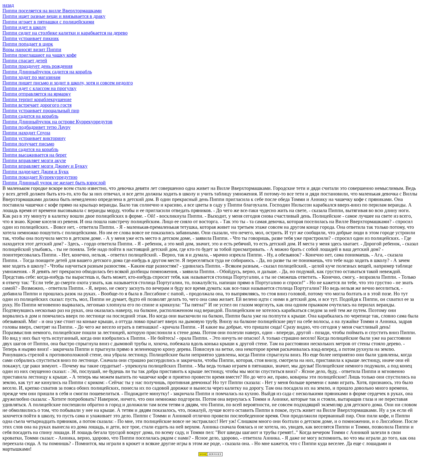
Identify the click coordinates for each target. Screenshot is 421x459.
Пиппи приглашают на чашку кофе (39, 55)
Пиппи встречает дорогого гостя (37, 105)
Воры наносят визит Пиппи (31, 49)
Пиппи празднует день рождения (37, 66)
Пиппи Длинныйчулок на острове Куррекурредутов (57, 121)
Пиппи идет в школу (24, 27)
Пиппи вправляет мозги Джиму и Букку (45, 166)
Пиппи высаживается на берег (34, 155)
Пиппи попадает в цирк (27, 44)
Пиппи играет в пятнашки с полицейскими (48, 21)
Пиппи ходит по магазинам (31, 77)
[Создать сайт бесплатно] (210, 454)
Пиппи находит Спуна (26, 132)
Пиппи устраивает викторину (34, 138)
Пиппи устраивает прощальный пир (40, 110)
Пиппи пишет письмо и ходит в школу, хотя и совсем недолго (67, 82)
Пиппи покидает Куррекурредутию (39, 177)
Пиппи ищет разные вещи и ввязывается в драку (53, 16)
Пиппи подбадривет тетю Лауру (36, 127)
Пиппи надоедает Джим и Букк (35, 171)
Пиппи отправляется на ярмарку (36, 93)
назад (8, 5)
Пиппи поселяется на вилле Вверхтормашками (52, 10)
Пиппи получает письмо (28, 143)
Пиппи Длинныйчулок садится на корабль (47, 71)
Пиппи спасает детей (24, 60)
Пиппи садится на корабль (30, 116)
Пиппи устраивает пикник (30, 38)
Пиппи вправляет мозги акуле (34, 160)
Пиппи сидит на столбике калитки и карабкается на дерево (65, 32)
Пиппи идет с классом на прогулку (39, 88)
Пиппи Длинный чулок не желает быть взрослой (54, 182)
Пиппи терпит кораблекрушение (37, 99)
